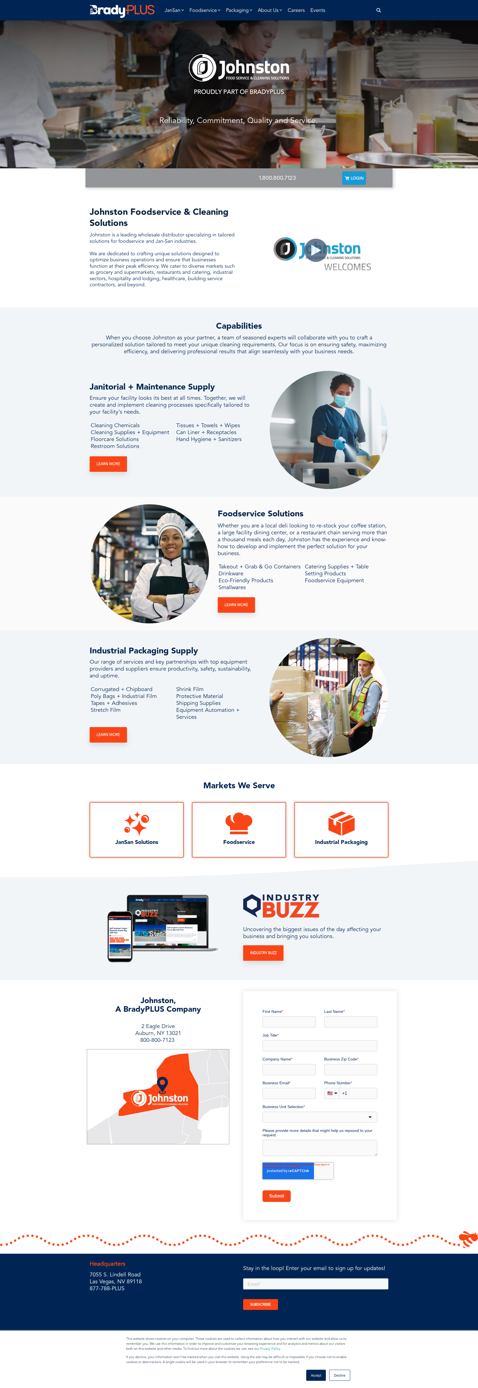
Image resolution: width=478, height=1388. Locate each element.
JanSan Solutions (136, 842)
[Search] (379, 10)
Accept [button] (316, 1375)
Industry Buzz (263, 953)
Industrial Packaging (341, 842)
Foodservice (239, 842)
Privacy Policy (270, 1348)
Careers (296, 10)
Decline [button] (339, 1375)
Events (317, 10)
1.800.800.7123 (277, 177)
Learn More (108, 464)
